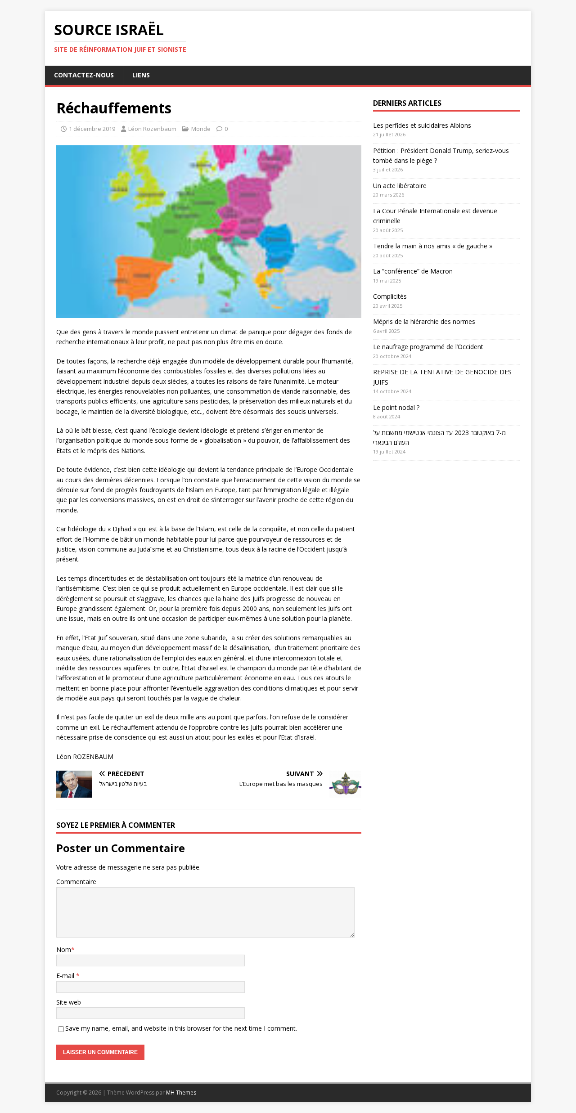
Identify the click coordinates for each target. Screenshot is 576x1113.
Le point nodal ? (396, 407)
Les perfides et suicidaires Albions (422, 125)
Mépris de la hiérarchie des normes (424, 321)
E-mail (66, 975)
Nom (63, 949)
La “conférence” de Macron (413, 271)
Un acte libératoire (400, 185)
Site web (68, 1002)
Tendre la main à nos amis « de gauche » (432, 246)
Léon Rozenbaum (152, 129)
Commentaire (76, 881)
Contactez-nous (84, 75)
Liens (141, 75)
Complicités (390, 296)
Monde (201, 129)
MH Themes (181, 1092)
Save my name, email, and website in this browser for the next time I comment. (181, 1028)
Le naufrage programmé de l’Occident (428, 346)
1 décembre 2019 (92, 129)
